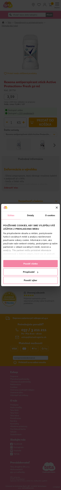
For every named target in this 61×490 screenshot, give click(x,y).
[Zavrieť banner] (57, 208)
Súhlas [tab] (11, 215)
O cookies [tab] (50, 215)
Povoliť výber (30, 280)
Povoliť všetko (30, 263)
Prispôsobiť (29, 272)
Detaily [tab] (30, 215)
